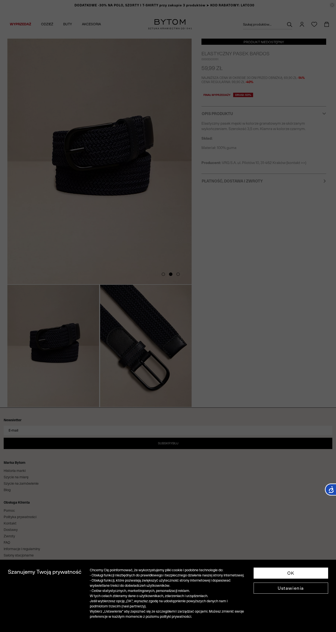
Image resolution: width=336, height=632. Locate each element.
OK (290, 573)
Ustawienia (291, 588)
